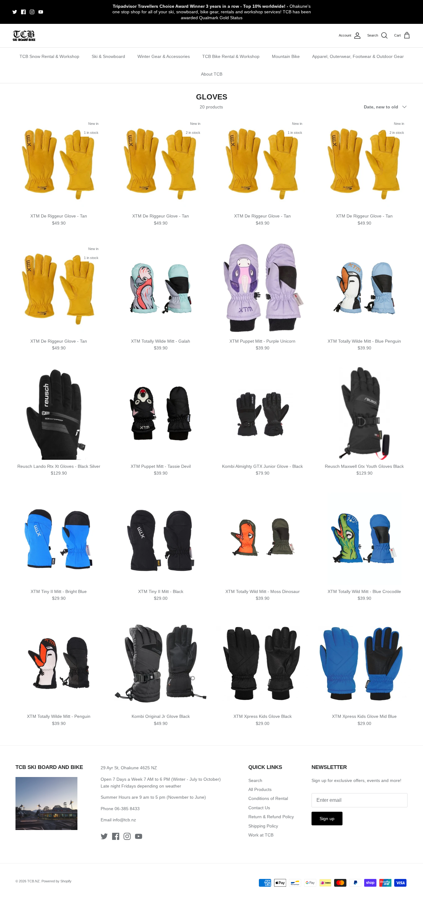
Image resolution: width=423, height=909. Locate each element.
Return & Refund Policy (271, 816)
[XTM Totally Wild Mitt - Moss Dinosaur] (262, 538)
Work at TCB (260, 834)
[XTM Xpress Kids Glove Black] (262, 663)
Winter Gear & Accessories (163, 56)
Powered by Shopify (56, 881)
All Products (260, 789)
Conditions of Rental (268, 798)
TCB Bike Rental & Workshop (230, 56)
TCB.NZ (33, 881)
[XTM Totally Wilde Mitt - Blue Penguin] (364, 288)
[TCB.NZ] (24, 36)
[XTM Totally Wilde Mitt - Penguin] (58, 663)
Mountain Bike (286, 56)
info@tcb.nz (124, 819)
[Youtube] (40, 12)
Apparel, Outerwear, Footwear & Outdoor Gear (358, 56)
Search (255, 780)
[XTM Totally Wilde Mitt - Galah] (160, 288)
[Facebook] (23, 12)
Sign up (327, 818)
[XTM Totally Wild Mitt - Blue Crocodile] (364, 538)
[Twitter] (14, 12)
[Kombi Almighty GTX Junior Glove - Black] (262, 413)
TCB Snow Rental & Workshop (49, 56)
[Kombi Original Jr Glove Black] (160, 663)
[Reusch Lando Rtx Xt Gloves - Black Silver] (58, 413)
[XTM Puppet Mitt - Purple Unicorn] (262, 288)
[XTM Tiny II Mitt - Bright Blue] (58, 538)
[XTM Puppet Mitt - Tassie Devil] (160, 413)
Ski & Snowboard (108, 56)
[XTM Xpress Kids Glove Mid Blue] (364, 663)
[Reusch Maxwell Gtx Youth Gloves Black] (364, 413)
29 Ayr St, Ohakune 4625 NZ (129, 767)
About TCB (211, 74)
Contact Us (259, 807)
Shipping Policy (263, 825)
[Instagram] (32, 12)
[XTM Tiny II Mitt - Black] (160, 538)
